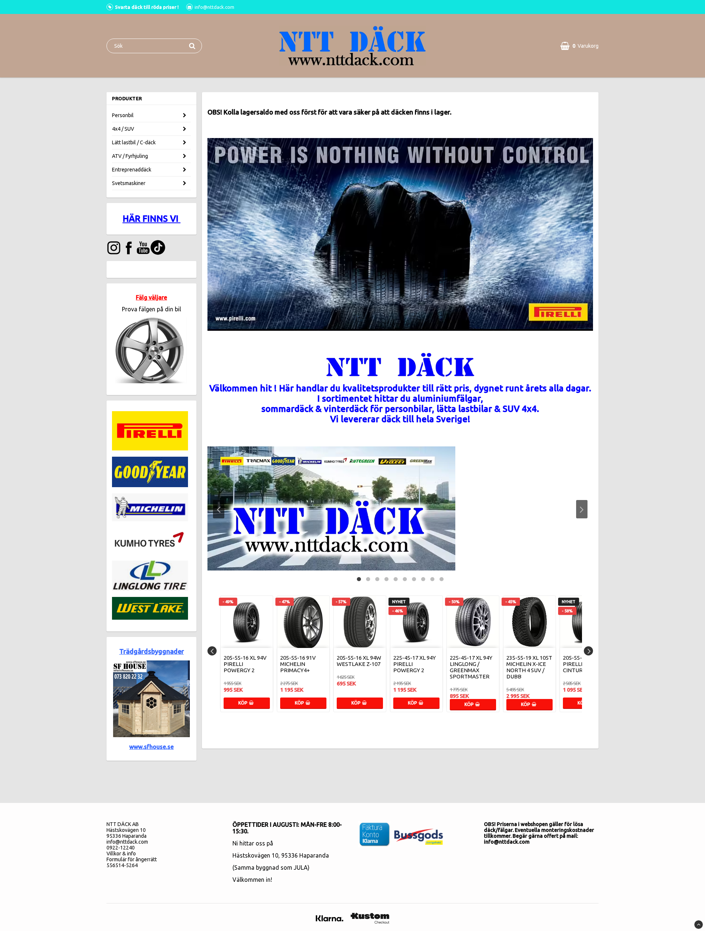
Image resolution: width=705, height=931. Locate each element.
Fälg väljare (151, 297)
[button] (579, 46)
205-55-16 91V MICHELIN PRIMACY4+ (298, 664)
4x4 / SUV (123, 129)
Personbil (123, 115)
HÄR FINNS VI (152, 219)
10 (441, 578)
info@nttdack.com (127, 842)
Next (582, 509)
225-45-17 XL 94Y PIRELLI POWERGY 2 (414, 664)
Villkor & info (121, 853)
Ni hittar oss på (252, 843)
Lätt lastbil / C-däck (134, 142)
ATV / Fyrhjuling (130, 156)
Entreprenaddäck (131, 170)
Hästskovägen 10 (255, 855)
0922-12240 (120, 848)
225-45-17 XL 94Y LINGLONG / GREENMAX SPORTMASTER (471, 667)
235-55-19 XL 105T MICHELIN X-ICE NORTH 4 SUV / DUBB (529, 667)
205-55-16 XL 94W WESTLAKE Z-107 (359, 661)
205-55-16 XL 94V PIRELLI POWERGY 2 (245, 664)
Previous (218, 509)
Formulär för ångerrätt (131, 859)
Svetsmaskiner (128, 183)
